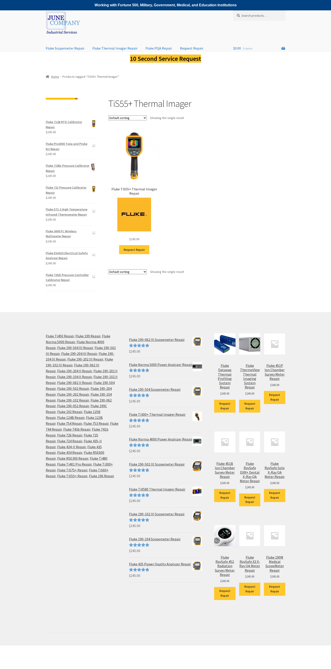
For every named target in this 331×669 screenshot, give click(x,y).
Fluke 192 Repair (69, 411)
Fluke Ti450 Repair (60, 336)
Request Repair (191, 48)
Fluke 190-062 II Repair (74, 382)
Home (55, 77)
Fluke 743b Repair (76, 429)
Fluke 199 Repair (87, 336)
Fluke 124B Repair (70, 417)
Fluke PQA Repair (158, 48)
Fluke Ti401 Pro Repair (74, 464)
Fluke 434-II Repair (71, 447)
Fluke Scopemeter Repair (65, 48)
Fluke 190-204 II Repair (74, 371)
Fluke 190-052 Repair (73, 406)
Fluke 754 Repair (69, 423)
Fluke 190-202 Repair (73, 394)
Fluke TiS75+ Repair (72, 470)
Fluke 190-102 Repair (73, 400)
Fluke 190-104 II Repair (74, 376)
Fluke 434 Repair (69, 452)
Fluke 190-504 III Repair (75, 347)
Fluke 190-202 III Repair (85, 359)
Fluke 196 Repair (101, 476)
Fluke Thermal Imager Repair (115, 48)
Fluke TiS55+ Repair (72, 476)
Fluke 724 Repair (69, 441)
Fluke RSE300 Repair (72, 458)
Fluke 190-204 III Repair (79, 353)
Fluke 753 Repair (96, 423)
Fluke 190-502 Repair (73, 388)
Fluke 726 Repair (69, 435)
